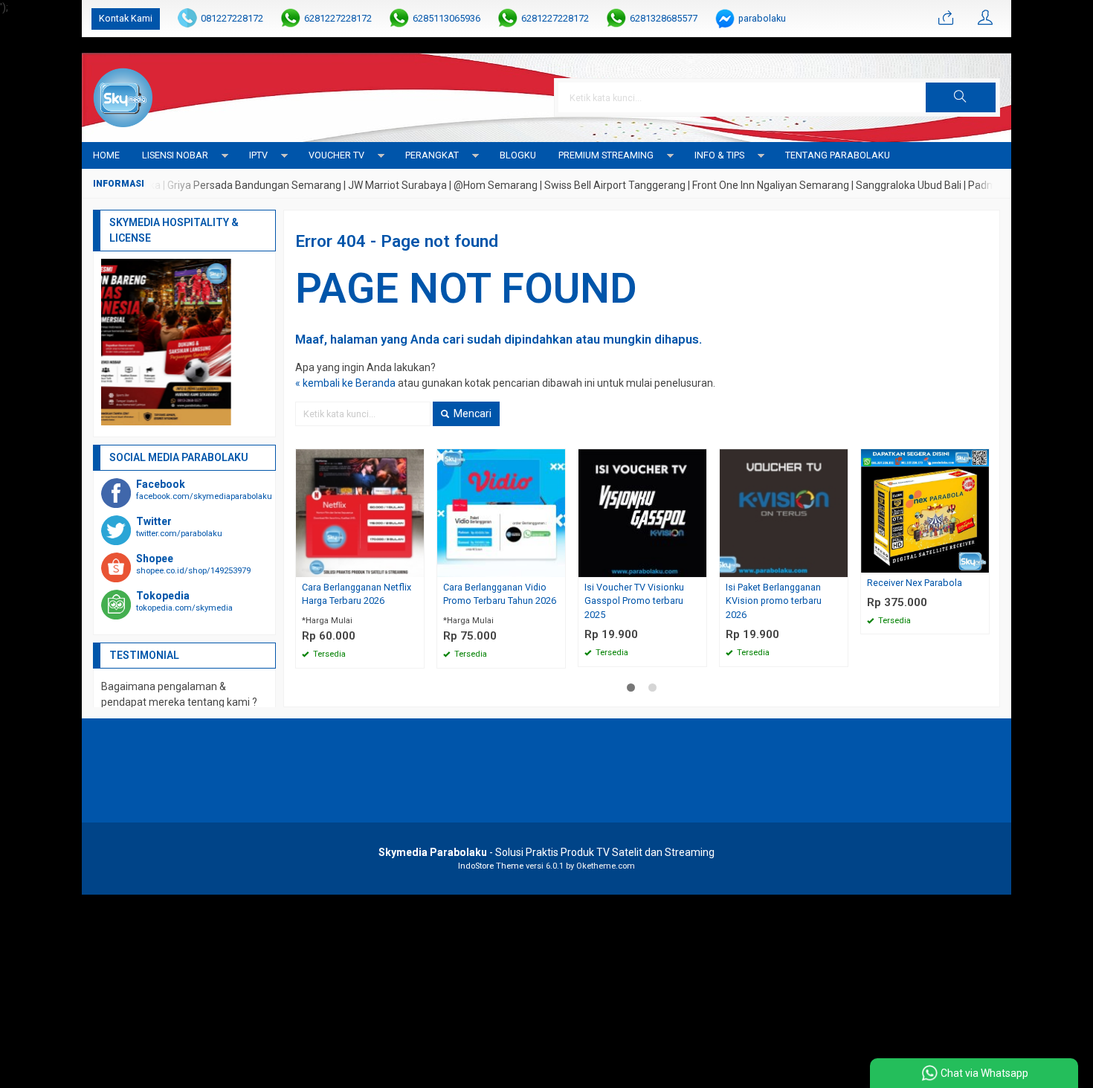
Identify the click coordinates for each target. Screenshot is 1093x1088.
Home (106, 155)
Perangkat (432, 155)
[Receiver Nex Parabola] (925, 509)
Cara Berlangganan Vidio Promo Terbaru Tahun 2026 (499, 594)
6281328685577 (663, 18)
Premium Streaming (606, 155)
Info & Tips (719, 155)
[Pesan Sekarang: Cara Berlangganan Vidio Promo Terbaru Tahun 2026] (556, 565)
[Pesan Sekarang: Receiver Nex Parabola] (980, 561)
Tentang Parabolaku (837, 155)
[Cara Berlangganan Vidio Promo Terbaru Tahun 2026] (501, 512)
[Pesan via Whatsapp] (945, 19)
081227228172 (232, 18)
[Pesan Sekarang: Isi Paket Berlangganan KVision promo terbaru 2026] (838, 565)
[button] (961, 97)
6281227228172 (338, 18)
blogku (518, 155)
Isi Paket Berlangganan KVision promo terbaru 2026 (774, 601)
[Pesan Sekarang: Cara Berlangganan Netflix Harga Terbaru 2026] (414, 565)
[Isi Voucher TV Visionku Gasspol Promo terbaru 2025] (642, 512)
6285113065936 (446, 18)
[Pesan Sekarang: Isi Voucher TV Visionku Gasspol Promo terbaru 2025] (697, 565)
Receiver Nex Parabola (914, 582)
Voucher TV (336, 155)
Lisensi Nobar (175, 155)
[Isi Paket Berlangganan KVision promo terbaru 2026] (784, 512)
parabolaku (762, 18)
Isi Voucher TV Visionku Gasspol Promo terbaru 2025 (634, 601)
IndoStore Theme (490, 866)
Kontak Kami (125, 18)
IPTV (258, 155)
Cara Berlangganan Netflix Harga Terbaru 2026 (356, 594)
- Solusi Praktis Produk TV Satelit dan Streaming (546, 852)
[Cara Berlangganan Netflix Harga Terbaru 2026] (360, 512)
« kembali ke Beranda (345, 383)
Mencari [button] (471, 413)
